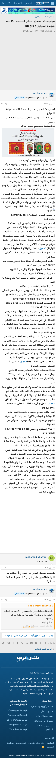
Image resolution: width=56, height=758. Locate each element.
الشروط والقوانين (37, 743)
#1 (2, 104)
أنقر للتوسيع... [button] (27, 626)
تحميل (42, 248)
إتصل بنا (50, 743)
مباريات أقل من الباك (43, 721)
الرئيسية (50, 746)
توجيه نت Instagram (17, 720)
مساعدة (10, 743)
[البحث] (3, 3)
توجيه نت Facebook (17, 715)
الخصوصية (21, 743)
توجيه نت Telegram (18, 724)
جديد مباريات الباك (44, 716)
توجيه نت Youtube (18, 729)
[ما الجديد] (9, 3)
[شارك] (6, 104)
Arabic (48, 738)
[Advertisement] (28, 62)
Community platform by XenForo (31, 755)
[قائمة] (52, 3)
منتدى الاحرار (47, 711)
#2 (2, 567)
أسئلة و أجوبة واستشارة (42, 706)
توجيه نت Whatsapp (17, 710)
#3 (2, 600)
